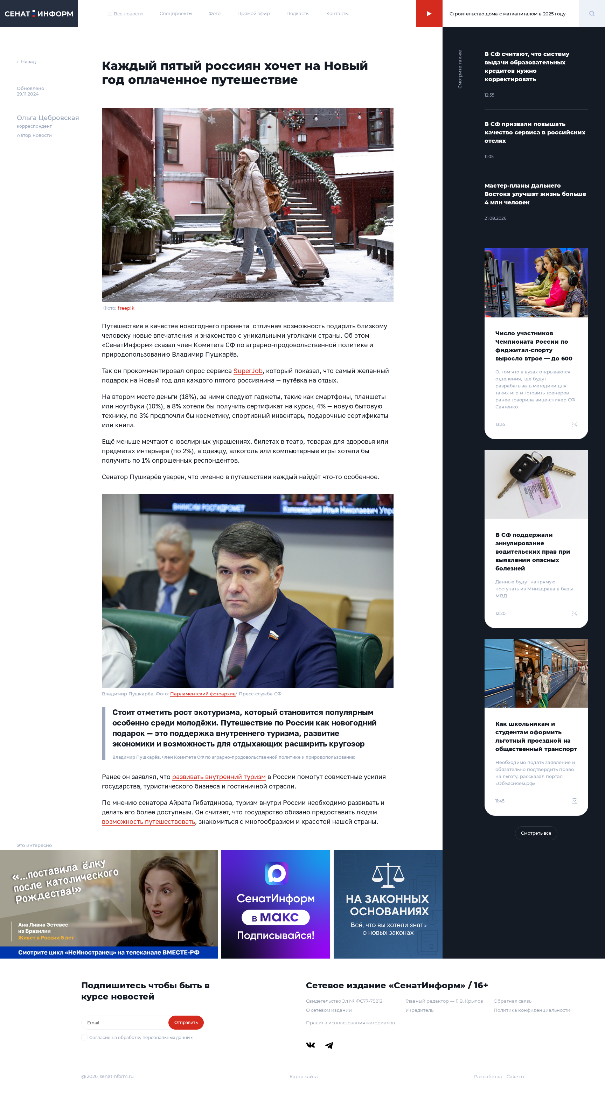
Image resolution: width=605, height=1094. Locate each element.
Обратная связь (512, 1001)
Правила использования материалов (350, 1022)
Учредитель (419, 1010)
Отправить (186, 1022)
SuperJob (248, 370)
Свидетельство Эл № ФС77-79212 (344, 1001)
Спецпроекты (176, 13)
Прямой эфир (253, 13)
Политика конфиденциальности (532, 1010)
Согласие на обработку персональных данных (141, 1037)
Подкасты (298, 13)
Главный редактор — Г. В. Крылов (444, 1001)
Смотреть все (536, 833)
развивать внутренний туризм (219, 776)
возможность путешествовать (148, 821)
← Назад (26, 61)
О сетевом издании (329, 1010)
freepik (126, 308)
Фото (215, 13)
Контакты (337, 13)
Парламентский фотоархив (203, 693)
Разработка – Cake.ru (499, 1076)
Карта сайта (304, 1076)
